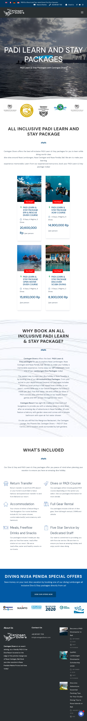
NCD (73, 716)
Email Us (71, 5)
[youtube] (80, 5)
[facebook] (76, 5)
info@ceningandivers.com (41, 637)
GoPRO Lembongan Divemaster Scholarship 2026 (75, 659)
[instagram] (82, 5)
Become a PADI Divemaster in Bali (76, 631)
